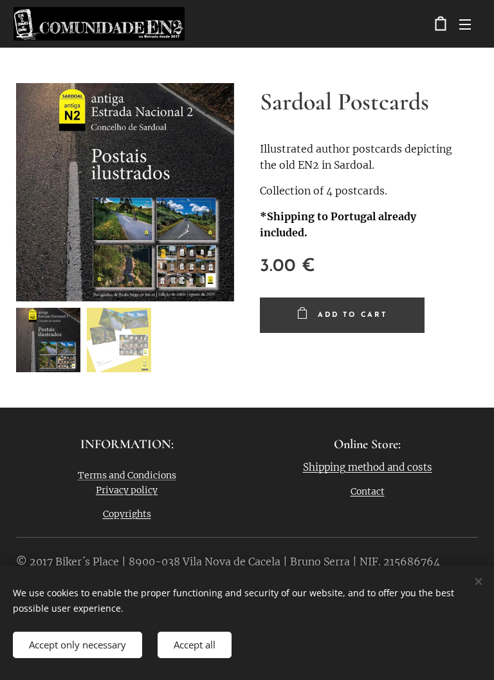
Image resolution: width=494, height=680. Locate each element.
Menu (465, 24)
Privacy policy (127, 490)
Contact (368, 491)
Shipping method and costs (367, 467)
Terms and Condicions (127, 475)
